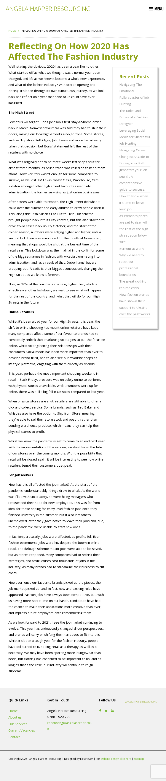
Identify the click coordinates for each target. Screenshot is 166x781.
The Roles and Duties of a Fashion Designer (133, 117)
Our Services (17, 724)
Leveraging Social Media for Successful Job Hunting (134, 136)
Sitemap (139, 759)
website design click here (116, 759)
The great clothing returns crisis (133, 284)
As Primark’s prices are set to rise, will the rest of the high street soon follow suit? (133, 229)
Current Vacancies (21, 730)
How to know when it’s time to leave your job (133, 202)
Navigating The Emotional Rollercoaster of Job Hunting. (134, 94)
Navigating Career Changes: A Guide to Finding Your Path (134, 156)
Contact (14, 737)
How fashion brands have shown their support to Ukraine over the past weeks (134, 304)
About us (15, 717)
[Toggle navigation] (156, 8)
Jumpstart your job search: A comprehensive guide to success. (133, 179)
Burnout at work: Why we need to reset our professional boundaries (131, 261)
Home (12, 31)
